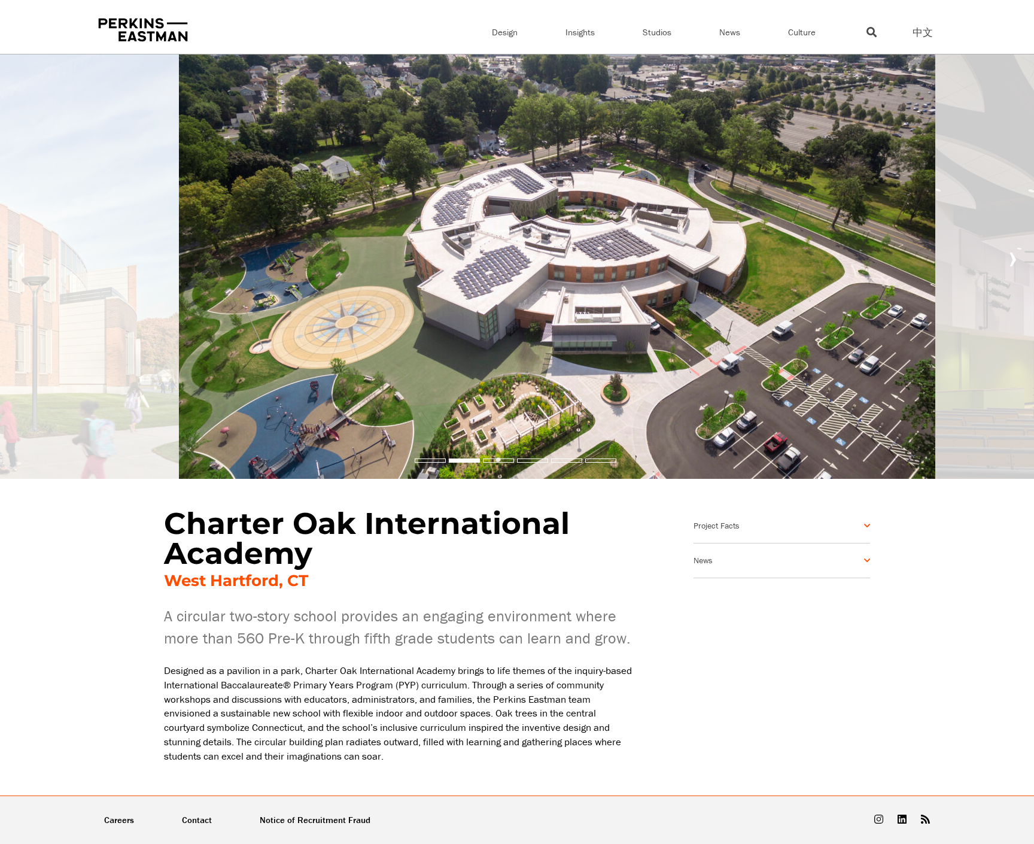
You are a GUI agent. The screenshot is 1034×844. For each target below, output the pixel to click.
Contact (197, 819)
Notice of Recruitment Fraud (315, 819)
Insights (580, 32)
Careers (119, 819)
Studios (657, 32)
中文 (923, 32)
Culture (802, 32)
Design (505, 32)
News (729, 32)
